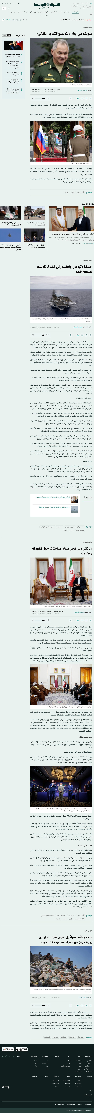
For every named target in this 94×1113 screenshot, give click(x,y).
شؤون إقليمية (87, 27)
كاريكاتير (68, 1063)
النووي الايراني (69, 527)
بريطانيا (63, 1037)
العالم (69, 12)
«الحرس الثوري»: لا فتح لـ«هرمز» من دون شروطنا (54, 507)
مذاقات (79, 1080)
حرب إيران (80, 527)
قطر (64, 919)
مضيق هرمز (80, 530)
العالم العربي (89, 1060)
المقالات (68, 1060)
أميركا (65, 530)
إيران (72, 192)
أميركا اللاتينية (78, 1071)
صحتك (35, 1060)
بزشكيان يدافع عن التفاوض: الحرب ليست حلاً (12, 82)
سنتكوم (59, 527)
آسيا (80, 1066)
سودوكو (90, 1098)
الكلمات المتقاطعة (88, 1095)
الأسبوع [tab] (4, 35)
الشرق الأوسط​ (75, 12)
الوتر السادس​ (45, 1063)
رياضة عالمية (67, 1086)
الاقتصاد (60, 12)
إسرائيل (55, 1037)
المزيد (42, 15)
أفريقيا (79, 1069)
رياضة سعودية (67, 1080)
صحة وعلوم (46, 12)
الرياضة (26, 12)
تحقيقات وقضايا (55, 1083)
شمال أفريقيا (87, 1066)
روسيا (66, 192)
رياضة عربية (67, 1083)
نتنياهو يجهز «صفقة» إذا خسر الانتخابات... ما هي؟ (12, 55)
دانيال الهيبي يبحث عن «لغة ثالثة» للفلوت (72, 19)
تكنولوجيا (40, 12)
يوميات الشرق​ (33, 12)
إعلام (47, 1069)
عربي (91, 3)
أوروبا (80, 1063)
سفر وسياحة (78, 1083)
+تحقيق (57, 1086)
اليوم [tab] (9, 35)
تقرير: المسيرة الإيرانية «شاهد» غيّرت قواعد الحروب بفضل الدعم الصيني (12, 65)
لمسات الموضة (78, 1086)
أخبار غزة (72, 1037)
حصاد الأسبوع (56, 1080)
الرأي (65, 12)
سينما (47, 1066)
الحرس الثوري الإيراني (47, 527)
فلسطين (47, 1037)
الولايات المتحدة (77, 1060)
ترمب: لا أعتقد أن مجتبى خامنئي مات (12, 74)
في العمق (20, 12)
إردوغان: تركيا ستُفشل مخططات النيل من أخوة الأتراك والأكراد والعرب (12, 91)
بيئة (36, 1066)
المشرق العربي (87, 1069)
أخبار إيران (80, 192)
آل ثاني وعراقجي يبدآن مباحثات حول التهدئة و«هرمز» (73, 234)
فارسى (74, 3)
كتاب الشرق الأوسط (65, 1066)
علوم (36, 1063)
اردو (78, 3)
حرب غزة (81, 1037)
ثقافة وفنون (54, 12)
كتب (47, 1060)
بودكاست (10, 12)
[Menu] (91, 14)
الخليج (89, 1063)
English (87, 3)
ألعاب (46, 15)
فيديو (15, 12)
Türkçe (82, 3)
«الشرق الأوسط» (82, 90)
